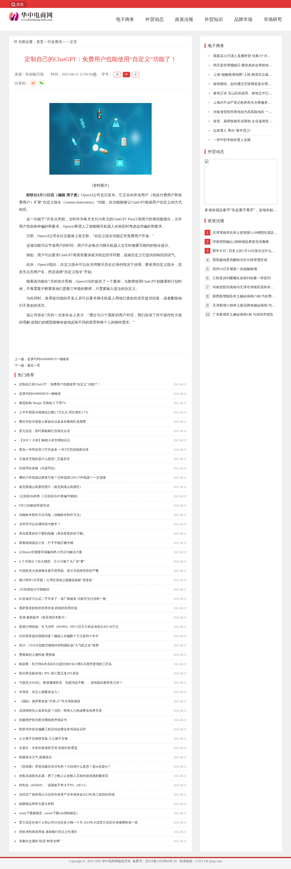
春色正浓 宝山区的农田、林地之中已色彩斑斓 (247, 93)
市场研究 (273, 19)
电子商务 (125, 19)
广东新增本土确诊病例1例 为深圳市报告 (243, 314)
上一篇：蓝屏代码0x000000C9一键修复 (42, 359)
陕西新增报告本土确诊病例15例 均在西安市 (245, 296)
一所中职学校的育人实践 (232, 140)
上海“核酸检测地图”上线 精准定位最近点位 (246, 74)
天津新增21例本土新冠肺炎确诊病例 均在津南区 (249, 305)
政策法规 (184, 19)
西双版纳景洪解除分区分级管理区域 (240, 260)
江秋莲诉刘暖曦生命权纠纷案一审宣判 (242, 278)
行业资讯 (55, 42)
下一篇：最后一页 (27, 365)
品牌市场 (243, 19)
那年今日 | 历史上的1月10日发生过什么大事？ (247, 251)
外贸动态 (155, 19)
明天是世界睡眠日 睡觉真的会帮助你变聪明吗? (248, 65)
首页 (40, 42)
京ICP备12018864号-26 (161, 861)
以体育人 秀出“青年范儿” (232, 130)
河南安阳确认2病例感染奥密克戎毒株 (241, 242)
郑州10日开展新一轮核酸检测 (235, 269)
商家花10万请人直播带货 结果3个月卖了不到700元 (251, 56)
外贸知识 (214, 19)
